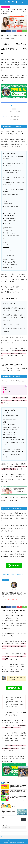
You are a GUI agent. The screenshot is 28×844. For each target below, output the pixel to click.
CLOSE (14, 108)
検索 (3, 817)
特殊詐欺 (12, 574)
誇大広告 (21, 574)
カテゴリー (4, 825)
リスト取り (4, 574)
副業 (8, 574)
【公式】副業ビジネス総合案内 (12, 111)
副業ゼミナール (14, 2)
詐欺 (17, 574)
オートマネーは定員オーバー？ (13, 114)
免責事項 (18, 840)
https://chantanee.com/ (13, 599)
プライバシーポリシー (11, 840)
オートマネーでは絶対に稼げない (13, 119)
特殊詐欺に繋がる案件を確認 (12, 116)
